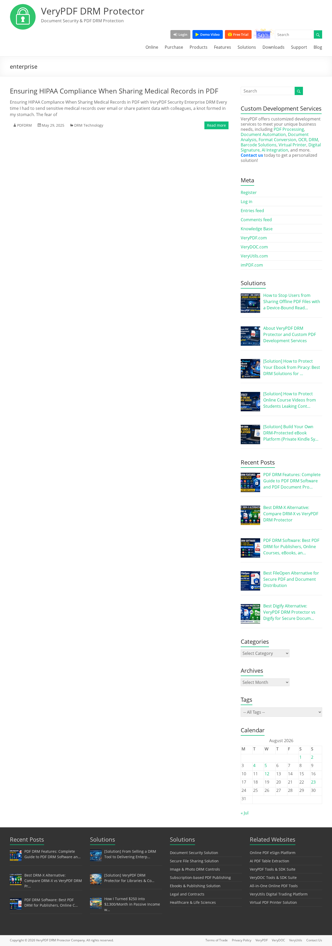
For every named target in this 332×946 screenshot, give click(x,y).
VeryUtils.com (254, 256)
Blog (318, 47)
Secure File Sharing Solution (194, 860)
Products (199, 47)
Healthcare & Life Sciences (193, 902)
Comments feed (256, 220)
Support (299, 47)
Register (249, 192)
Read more (216, 125)
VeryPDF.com (254, 238)
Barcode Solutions (258, 145)
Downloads (273, 47)
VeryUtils (295, 940)
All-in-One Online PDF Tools (274, 885)
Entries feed (252, 210)
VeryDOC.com (254, 247)
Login (182, 34)
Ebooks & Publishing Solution (195, 885)
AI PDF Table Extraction (269, 860)
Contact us (252, 155)
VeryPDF (261, 940)
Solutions (247, 47)
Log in (246, 201)
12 (267, 774)
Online (152, 47)
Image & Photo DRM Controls (195, 869)
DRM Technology (88, 125)
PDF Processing (289, 129)
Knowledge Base (257, 229)
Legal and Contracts (187, 894)
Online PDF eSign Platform (272, 852)
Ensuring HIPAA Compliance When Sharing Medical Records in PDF (114, 91)
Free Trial (240, 34)
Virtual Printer (292, 145)
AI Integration (275, 150)
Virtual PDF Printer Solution (273, 902)
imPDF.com (252, 265)
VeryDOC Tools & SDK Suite (273, 877)
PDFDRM (24, 125)
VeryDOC (278, 940)
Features (222, 47)
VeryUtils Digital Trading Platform (279, 894)
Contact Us (314, 940)
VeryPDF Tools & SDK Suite (272, 869)
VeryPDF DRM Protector (92, 11)
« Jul (244, 813)
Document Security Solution (194, 852)
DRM (313, 139)
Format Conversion (277, 139)
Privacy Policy (241, 940)
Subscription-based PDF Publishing (200, 877)
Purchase (174, 47)
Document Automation (263, 134)
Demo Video (210, 34)
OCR (302, 139)
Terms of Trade (216, 940)
